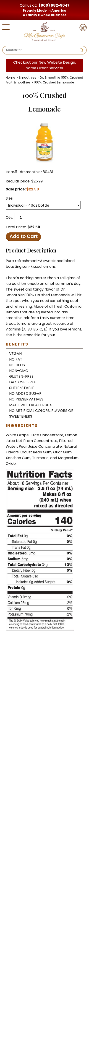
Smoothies (27, 77)
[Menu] (6, 27)
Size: (9, 198)
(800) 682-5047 (54, 5)
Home (10, 77)
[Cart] (83, 28)
